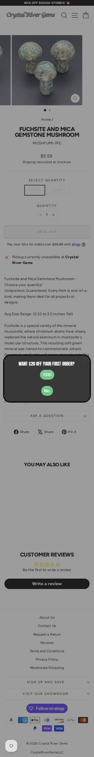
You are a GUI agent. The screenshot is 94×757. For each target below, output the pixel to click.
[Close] (84, 360)
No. (47, 390)
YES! (47, 374)
